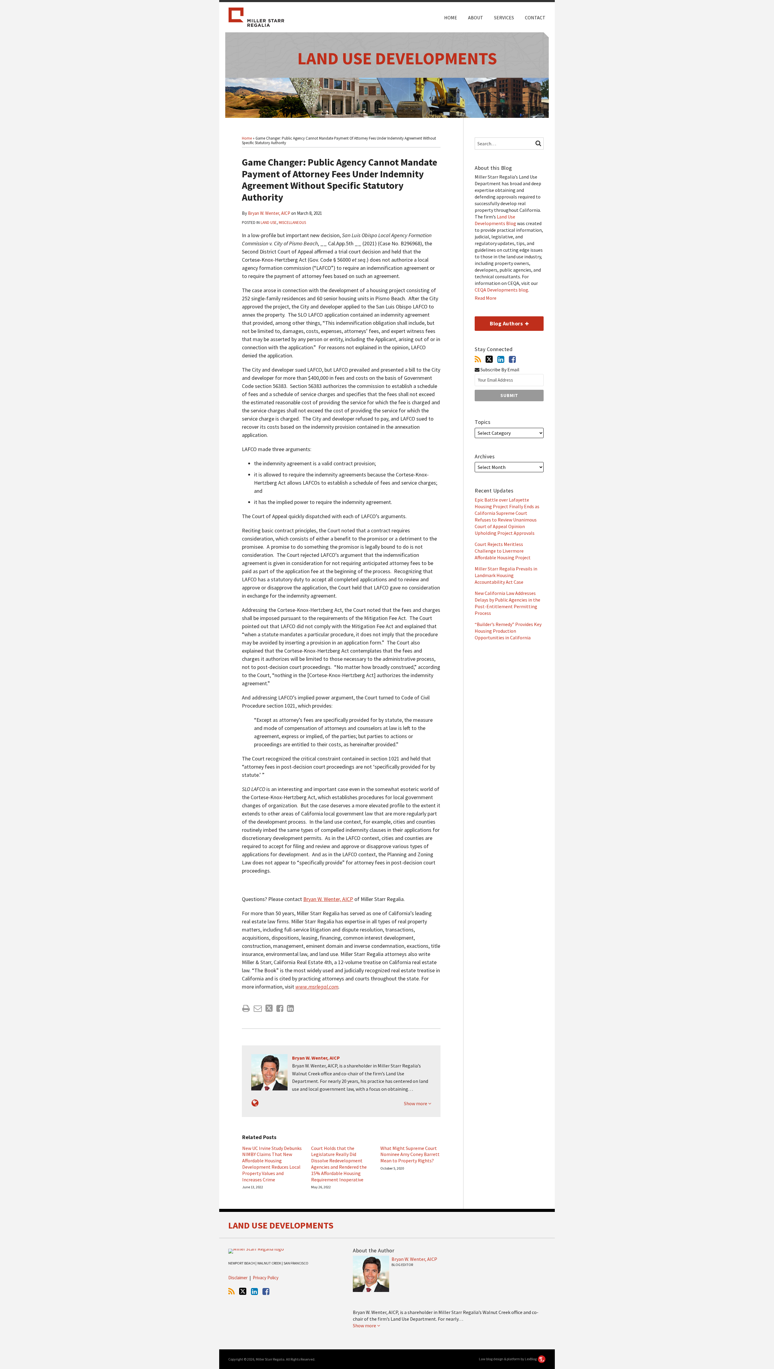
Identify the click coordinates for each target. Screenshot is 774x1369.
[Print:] (246, 1008)
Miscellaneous (292, 222)
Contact (535, 18)
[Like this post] (279, 1008)
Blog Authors (499, 321)
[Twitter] (489, 359)
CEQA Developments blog (501, 290)
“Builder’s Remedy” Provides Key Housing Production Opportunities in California (508, 631)
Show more (416, 1103)
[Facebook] (512, 359)
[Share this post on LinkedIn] (290, 1008)
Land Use (269, 222)
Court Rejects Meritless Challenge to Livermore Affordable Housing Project (503, 550)
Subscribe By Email (499, 370)
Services (504, 18)
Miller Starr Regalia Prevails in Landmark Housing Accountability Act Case (506, 575)
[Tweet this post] (269, 1008)
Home (450, 18)
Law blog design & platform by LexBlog (508, 1359)
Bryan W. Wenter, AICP (269, 213)
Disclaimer (238, 1277)
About (475, 18)
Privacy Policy (265, 1277)
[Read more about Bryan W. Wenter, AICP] (255, 1103)
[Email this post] (258, 1008)
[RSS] (478, 359)
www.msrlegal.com (316, 986)
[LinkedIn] (500, 359)
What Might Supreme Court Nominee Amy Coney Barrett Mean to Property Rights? (410, 1154)
